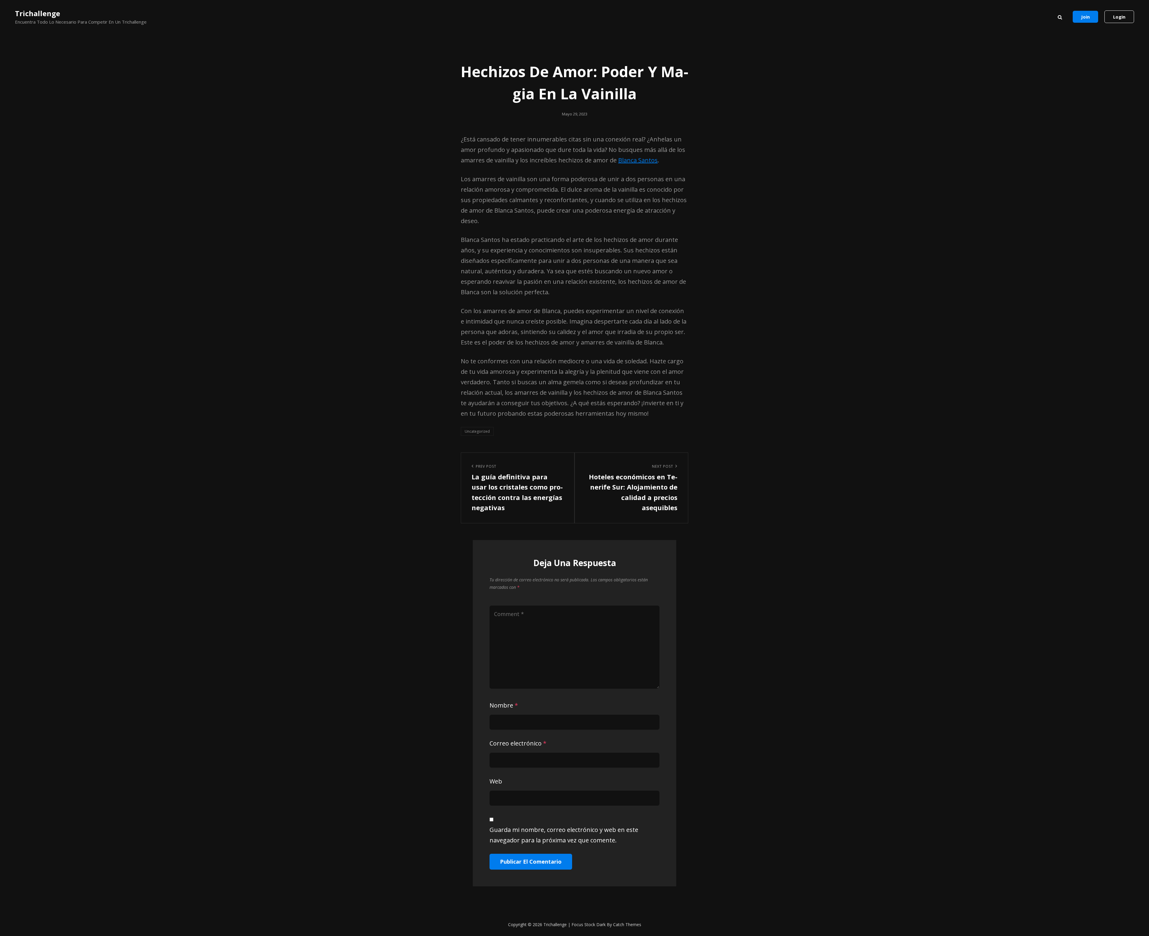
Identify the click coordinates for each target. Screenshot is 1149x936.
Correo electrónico (518, 743)
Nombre (504, 705)
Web (496, 781)
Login (1119, 17)
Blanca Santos (638, 160)
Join (1085, 17)
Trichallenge (37, 13)
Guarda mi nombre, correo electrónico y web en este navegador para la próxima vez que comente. (564, 835)
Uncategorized (477, 431)
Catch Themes (627, 924)
